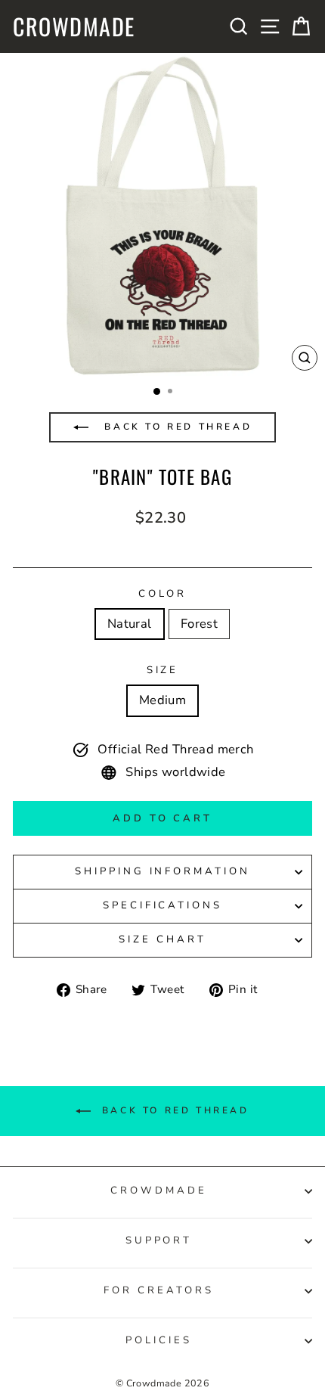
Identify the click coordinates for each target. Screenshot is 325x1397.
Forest (199, 623)
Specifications (163, 905)
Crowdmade (74, 26)
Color (162, 594)
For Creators (159, 1290)
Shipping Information (163, 871)
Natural (129, 623)
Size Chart (162, 939)
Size (163, 670)
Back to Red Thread (176, 427)
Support (159, 1240)
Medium (162, 700)
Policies (158, 1340)
